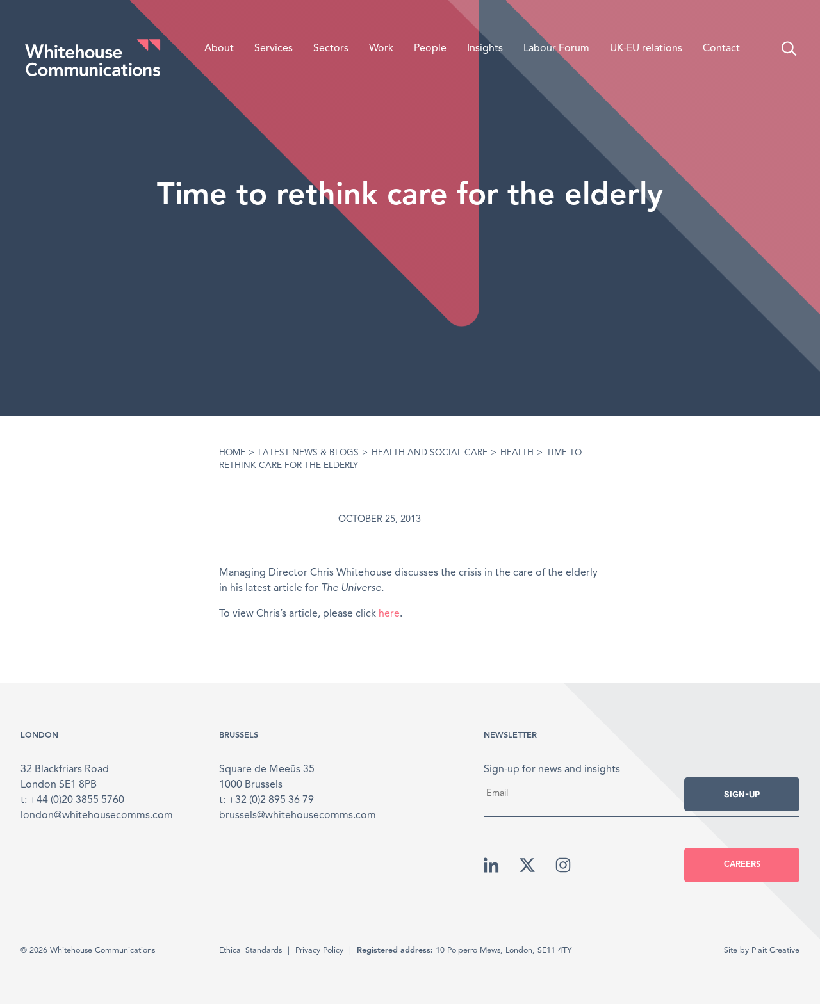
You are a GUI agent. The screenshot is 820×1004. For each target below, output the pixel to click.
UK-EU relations (646, 49)
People (430, 49)
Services (273, 49)
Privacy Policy (319, 950)
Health (517, 453)
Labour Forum (556, 49)
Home (232, 453)
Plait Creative (775, 950)
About (219, 49)
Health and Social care (430, 453)
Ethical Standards (250, 950)
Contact (721, 49)
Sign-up (742, 794)
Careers (742, 865)
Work (381, 49)
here (389, 614)
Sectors (330, 49)
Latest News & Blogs (308, 453)
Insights (485, 49)
